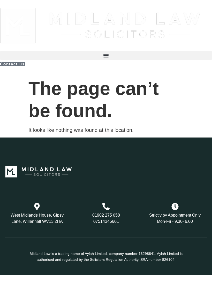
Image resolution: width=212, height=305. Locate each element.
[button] (106, 55)
